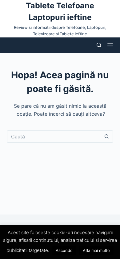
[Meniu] (110, 45)
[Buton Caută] (107, 136)
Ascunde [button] (64, 250)
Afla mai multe (96, 250)
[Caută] (99, 45)
